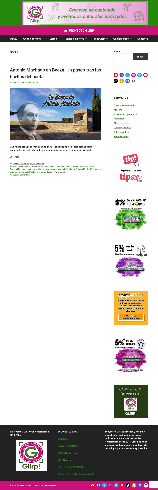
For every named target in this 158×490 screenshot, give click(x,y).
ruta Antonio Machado (28, 172)
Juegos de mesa (31, 38)
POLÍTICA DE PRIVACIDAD (71, 467)
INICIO (13, 38)
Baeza (69, 166)
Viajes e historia (75, 38)
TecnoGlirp (98, 38)
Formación (119, 118)
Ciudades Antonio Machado (62, 169)
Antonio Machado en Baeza (25, 166)
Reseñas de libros (21, 164)
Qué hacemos (121, 38)
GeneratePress (50, 485)
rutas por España (46, 172)
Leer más (14, 156)
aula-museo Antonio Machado (51, 166)
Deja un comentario (21, 175)
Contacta (142, 38)
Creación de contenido (125, 105)
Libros (53, 38)
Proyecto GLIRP (81, 30)
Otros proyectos (122, 123)
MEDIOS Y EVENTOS (68, 445)
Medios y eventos (122, 127)
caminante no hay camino (37, 169)
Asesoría (118, 109)
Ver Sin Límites (121, 136)
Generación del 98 (84, 169)
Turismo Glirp (61, 172)
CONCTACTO (64, 460)
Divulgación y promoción (126, 114)
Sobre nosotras (121, 132)
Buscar (117, 51)
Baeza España (79, 166)
